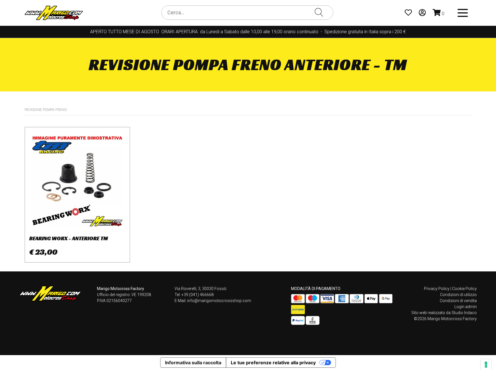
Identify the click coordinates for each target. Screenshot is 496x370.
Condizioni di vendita (458, 300)
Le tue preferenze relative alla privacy (273, 362)
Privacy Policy (437, 288)
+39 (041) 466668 (197, 294)
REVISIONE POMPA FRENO (46, 110)
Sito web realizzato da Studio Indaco (444, 312)
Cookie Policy (464, 288)
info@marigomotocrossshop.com (219, 300)
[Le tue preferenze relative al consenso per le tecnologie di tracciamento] (485, 364)
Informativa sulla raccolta (193, 362)
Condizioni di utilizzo (458, 294)
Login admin (465, 306)
